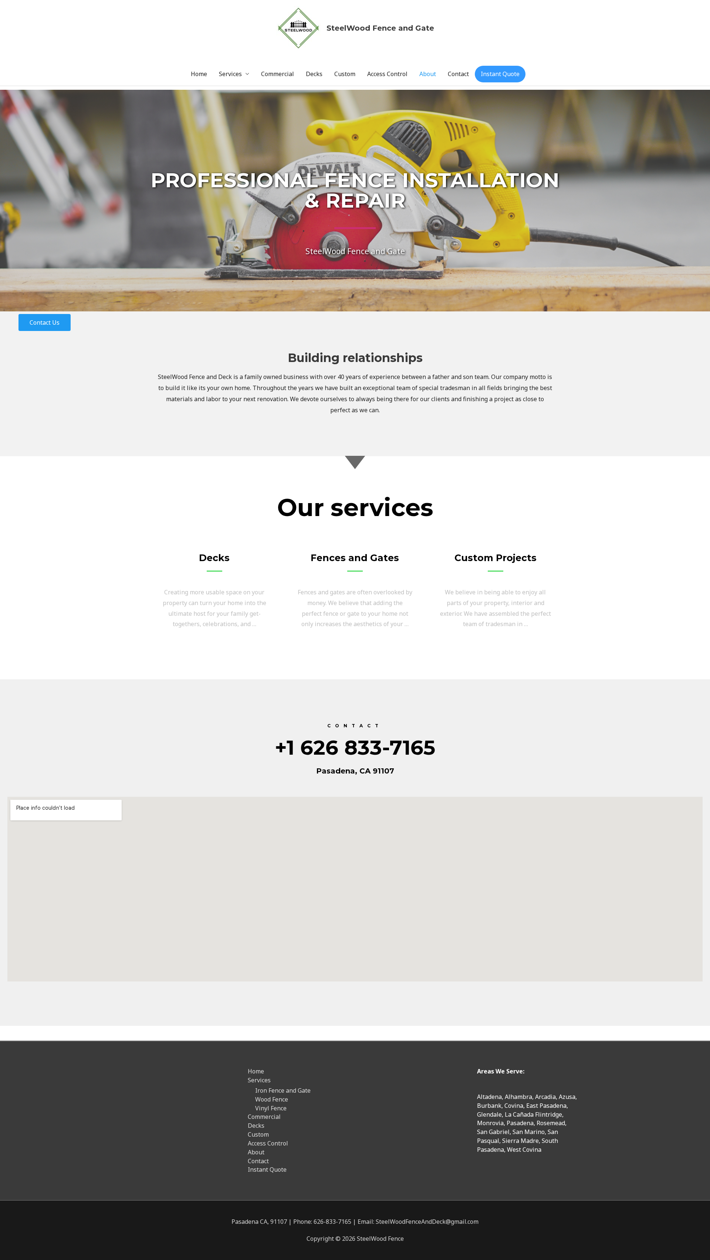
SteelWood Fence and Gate (380, 28)
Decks (314, 74)
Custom (344, 74)
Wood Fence (271, 1099)
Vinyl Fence (271, 1108)
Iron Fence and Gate (283, 1090)
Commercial (277, 74)
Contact (458, 74)
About (427, 74)
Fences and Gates (355, 557)
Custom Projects (495, 557)
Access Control (387, 74)
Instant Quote (500, 74)
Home (199, 74)
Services (230, 74)
